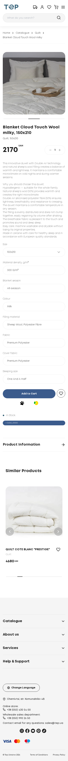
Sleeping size (10, 371)
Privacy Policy (59, 755)
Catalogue (22, 33)
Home (6, 33)
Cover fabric (10, 353)
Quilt (38, 33)
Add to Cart (29, 394)
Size (5, 244)
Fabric (6, 335)
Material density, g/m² (16, 263)
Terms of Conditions (39, 755)
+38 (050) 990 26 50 (18, 718)
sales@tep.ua (54, 723)
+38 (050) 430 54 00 (19, 710)
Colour (6, 299)
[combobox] (34, 17)
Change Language (23, 688)
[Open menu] (63, 7)
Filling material (11, 317)
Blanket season (12, 281)
